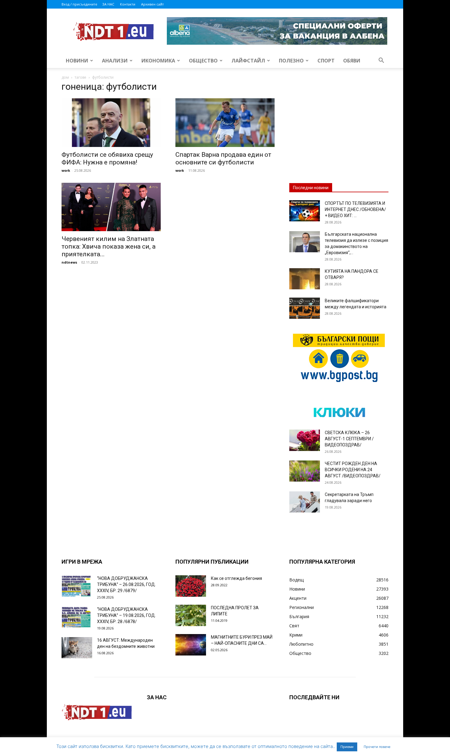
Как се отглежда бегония (236, 578)
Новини (77, 60)
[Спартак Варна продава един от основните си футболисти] (225, 122)
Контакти (127, 4)
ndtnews (69, 262)
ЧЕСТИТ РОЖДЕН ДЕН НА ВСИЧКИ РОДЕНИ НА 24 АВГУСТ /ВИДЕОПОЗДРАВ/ (353, 469)
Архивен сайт (152, 4)
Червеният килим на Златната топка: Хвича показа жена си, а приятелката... (109, 246)
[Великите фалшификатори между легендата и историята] (304, 308)
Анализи (115, 60)
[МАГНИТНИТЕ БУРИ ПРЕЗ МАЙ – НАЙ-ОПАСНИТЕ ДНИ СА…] (190, 644)
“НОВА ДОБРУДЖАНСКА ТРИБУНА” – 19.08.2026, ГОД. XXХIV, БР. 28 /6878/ (126, 615)
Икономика (158, 60)
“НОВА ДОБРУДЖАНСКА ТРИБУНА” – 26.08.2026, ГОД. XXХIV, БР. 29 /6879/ (126, 584)
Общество (203, 60)
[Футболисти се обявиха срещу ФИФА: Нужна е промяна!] (111, 122)
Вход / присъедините (79, 4)
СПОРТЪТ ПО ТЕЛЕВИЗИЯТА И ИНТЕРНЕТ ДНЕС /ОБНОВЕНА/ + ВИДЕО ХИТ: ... (355, 209)
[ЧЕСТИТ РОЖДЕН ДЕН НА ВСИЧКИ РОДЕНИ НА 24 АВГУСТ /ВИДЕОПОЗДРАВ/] (304, 471)
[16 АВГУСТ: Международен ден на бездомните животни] (77, 647)
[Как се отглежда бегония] (190, 586)
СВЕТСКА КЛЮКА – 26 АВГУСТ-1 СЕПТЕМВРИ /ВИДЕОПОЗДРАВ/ (349, 438)
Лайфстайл (248, 60)
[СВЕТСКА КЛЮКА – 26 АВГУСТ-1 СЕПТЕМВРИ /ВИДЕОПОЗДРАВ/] (304, 440)
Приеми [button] (347, 747)
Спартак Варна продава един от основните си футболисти (223, 158)
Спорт (326, 60)
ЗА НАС (108, 4)
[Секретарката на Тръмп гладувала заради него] (304, 502)
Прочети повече (377, 747)
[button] (381, 61)
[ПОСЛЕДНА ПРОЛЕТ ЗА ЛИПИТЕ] (190, 615)
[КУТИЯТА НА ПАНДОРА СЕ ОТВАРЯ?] (304, 278)
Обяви (351, 60)
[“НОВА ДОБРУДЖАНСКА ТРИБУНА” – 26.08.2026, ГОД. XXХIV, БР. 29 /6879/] (77, 585)
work (66, 170)
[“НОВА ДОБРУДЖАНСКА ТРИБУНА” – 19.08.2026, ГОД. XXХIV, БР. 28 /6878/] (77, 616)
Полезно (291, 60)
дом (65, 77)
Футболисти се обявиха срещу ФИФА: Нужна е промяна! (107, 158)
